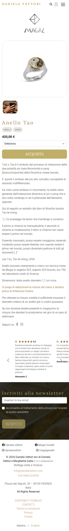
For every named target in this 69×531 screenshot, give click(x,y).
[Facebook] (17, 324)
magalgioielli (46, 450)
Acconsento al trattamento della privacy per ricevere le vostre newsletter (36, 410)
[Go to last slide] (8, 360)
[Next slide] (60, 360)
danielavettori (12, 450)
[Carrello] (56, 3)
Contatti (28, 504)
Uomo (18, 129)
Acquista (34, 154)
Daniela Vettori (21, 4)
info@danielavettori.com (28, 470)
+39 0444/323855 (28, 475)
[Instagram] (21, 324)
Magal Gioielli (46, 445)
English (35, 525)
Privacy (28, 512)
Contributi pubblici (28, 500)
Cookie (28, 516)
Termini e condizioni (28, 508)
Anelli (7, 129)
